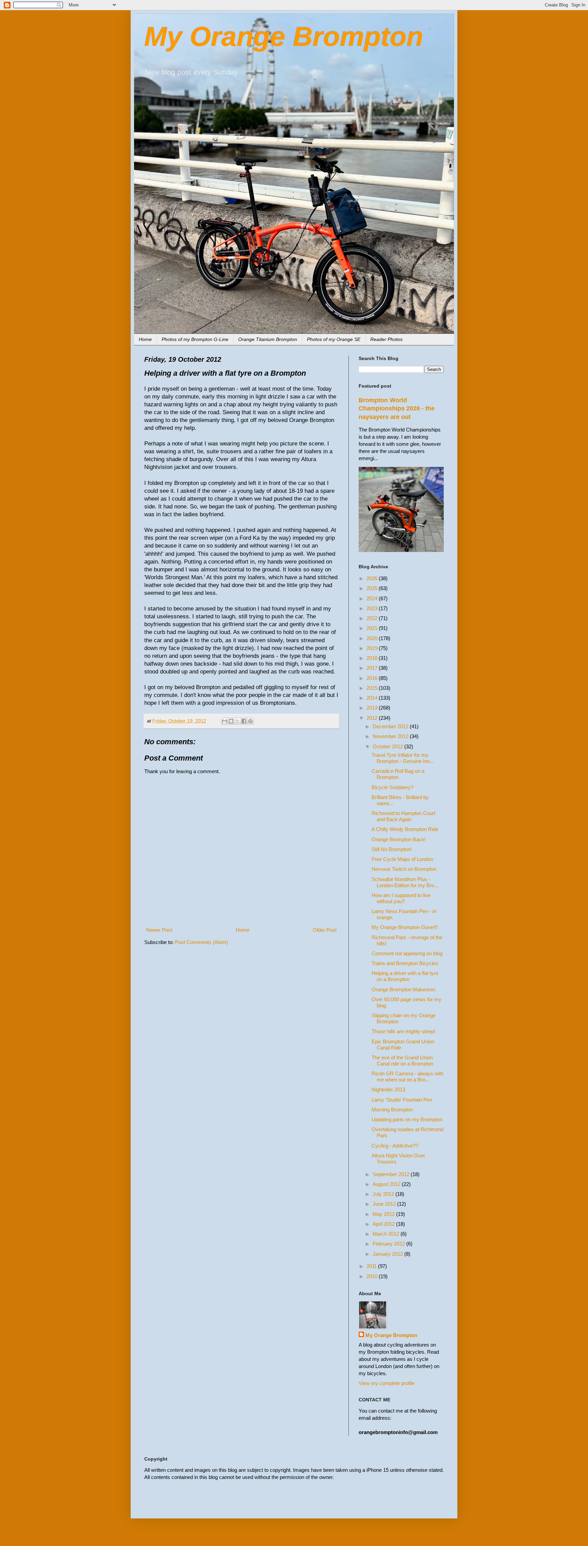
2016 (372, 678)
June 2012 (385, 1204)
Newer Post (159, 930)
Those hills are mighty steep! (403, 1031)
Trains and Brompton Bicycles (405, 963)
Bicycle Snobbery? (392, 787)
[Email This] (224, 721)
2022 (372, 618)
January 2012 (388, 1254)
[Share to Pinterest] (250, 721)
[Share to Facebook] (244, 721)
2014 (372, 698)
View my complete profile (386, 1383)
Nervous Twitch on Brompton (404, 869)
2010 (372, 1276)
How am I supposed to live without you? (401, 898)
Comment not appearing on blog (407, 953)
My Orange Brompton (283, 36)
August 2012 (387, 1184)
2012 (372, 718)
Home (145, 339)
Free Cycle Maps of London (402, 859)
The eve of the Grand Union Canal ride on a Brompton (402, 1061)
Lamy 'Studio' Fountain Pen (402, 1100)
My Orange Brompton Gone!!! (405, 927)
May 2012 (384, 1214)
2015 (372, 688)
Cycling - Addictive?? (395, 1146)
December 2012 (391, 726)
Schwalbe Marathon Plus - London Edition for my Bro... (405, 882)
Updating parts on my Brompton (407, 1119)
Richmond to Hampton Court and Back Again (403, 816)
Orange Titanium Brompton (267, 339)
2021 (372, 628)
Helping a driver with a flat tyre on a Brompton (405, 976)
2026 (372, 578)
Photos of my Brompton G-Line (195, 339)
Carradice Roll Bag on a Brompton (398, 774)
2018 (372, 658)
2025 (372, 588)
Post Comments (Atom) (201, 942)
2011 (372, 1266)
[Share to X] (237, 721)
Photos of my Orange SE (333, 339)
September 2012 (392, 1174)
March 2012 (387, 1234)
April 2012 (384, 1224)
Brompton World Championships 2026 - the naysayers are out (397, 408)
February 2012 (389, 1244)
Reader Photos (386, 339)
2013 (372, 708)
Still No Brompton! (392, 849)
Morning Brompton (392, 1109)
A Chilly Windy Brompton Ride (405, 829)
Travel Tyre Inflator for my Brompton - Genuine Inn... (403, 758)
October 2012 (388, 746)
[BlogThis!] (231, 721)
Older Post (325, 930)
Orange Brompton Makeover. (404, 989)
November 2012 (391, 736)
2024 (372, 598)
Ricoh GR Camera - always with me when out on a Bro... (407, 1077)
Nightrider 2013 (388, 1089)
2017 (372, 668)
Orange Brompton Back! (399, 839)
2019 (372, 648)
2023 (372, 608)
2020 (372, 638)
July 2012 (384, 1194)
